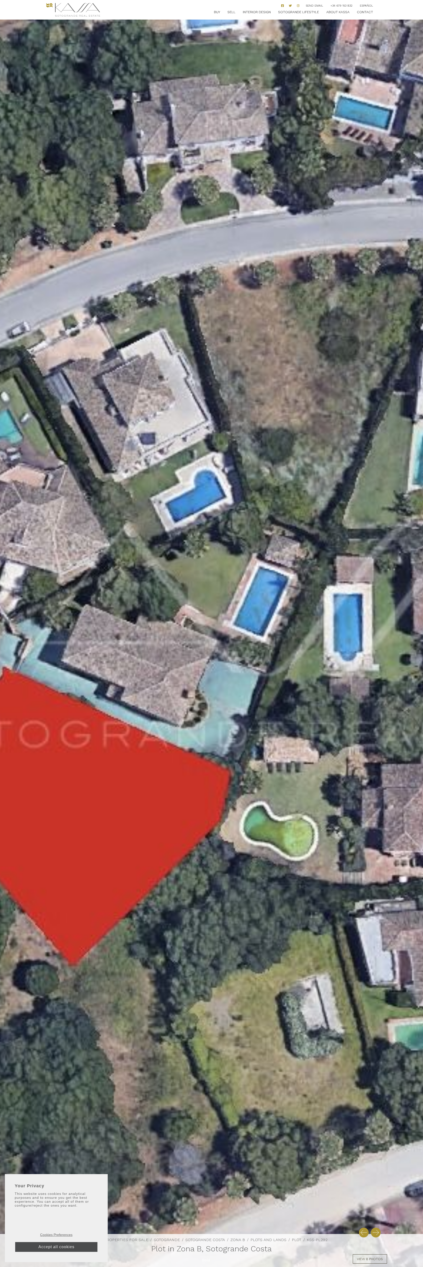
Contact (365, 12)
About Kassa (338, 12)
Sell (231, 12)
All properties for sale (121, 1239)
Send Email (314, 5)
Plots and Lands (268, 1239)
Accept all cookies (56, 1247)
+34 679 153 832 (341, 5)
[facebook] (282, 5)
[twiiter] (290, 5)
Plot (296, 1239)
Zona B (237, 1239)
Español (366, 5)
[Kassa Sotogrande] (73, 10)
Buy (217, 12)
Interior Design (257, 12)
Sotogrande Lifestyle (298, 12)
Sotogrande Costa (205, 1239)
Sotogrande (167, 1239)
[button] (364, 1232)
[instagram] (298, 5)
